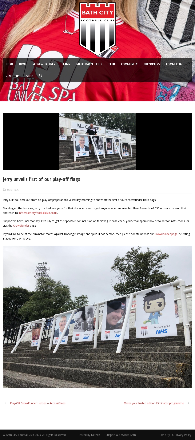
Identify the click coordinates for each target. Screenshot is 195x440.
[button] (41, 75)
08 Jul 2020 (13, 190)
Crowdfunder (21, 225)
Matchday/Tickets (89, 64)
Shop (29, 76)
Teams (65, 64)
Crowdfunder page (166, 234)
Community (129, 64)
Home (9, 64)
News (22, 64)
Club (112, 64)
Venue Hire (13, 76)
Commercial (174, 64)
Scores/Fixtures (44, 64)
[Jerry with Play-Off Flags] (97, 141)
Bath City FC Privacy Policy (175, 435)
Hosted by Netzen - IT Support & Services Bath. (107, 435)
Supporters (152, 64)
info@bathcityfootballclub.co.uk (38, 213)
